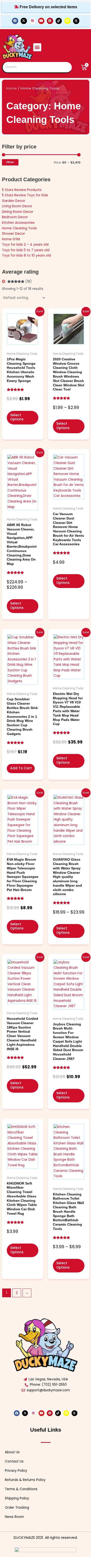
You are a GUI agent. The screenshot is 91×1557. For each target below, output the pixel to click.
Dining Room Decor (17, 211)
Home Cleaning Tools (19, 228)
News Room (14, 1516)
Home (11, 88)
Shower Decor (13, 233)
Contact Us (14, 1461)
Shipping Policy (17, 1498)
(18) (19, 282)
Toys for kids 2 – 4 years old (25, 244)
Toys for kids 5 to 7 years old (26, 250)
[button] (37, 47)
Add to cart (21, 768)
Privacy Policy (16, 1470)
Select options (17, 417)
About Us (12, 1452)
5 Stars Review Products (21, 190)
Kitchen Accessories (18, 222)
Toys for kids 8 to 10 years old (26, 255)
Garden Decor (13, 201)
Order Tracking (17, 1507)
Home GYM (11, 239)
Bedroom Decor (15, 217)
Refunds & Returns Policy (25, 1480)
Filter (10, 162)
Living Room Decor (17, 206)
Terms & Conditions (21, 1489)
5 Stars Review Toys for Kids (25, 195)
